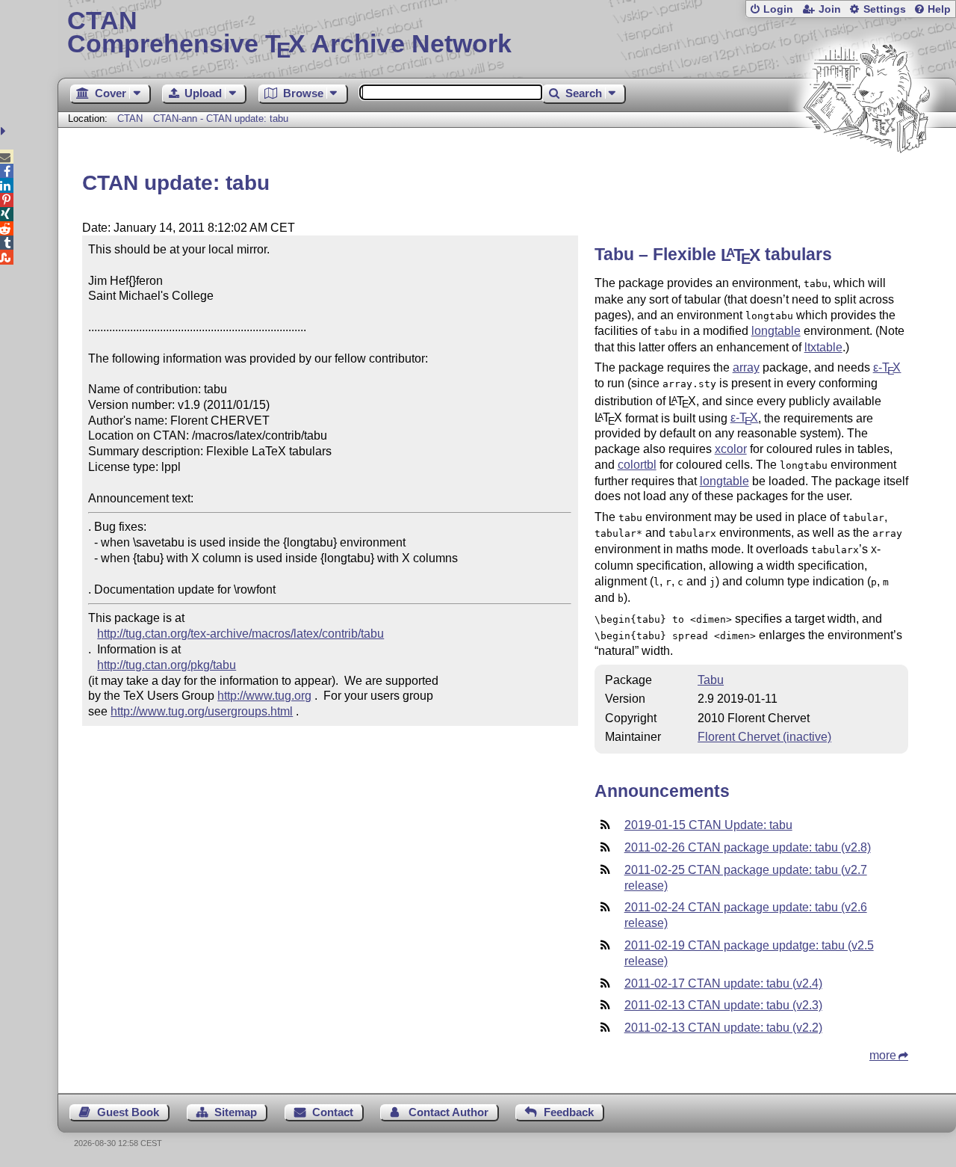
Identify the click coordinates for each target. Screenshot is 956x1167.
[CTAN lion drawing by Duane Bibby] (866, 181)
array (746, 367)
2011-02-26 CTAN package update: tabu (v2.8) (747, 847)
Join (830, 9)
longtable (776, 330)
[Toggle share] (5, 131)
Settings (884, 9)
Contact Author (448, 1112)
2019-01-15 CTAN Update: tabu (708, 825)
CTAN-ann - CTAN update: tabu (220, 118)
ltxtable (823, 347)
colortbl (637, 464)
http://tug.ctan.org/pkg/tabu (166, 665)
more (882, 1055)
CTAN (130, 118)
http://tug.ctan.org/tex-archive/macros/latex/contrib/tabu (240, 633)
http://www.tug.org (264, 695)
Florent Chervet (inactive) (764, 736)
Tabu (711, 680)
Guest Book (128, 1112)
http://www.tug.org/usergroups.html (202, 711)
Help (939, 9)
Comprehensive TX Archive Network (289, 34)
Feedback (569, 1112)
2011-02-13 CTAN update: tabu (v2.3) (723, 1005)
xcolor (731, 449)
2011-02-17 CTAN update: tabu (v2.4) (723, 983)
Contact (332, 1112)
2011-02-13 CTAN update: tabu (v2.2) (723, 1027)
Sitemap (235, 1112)
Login (778, 9)
